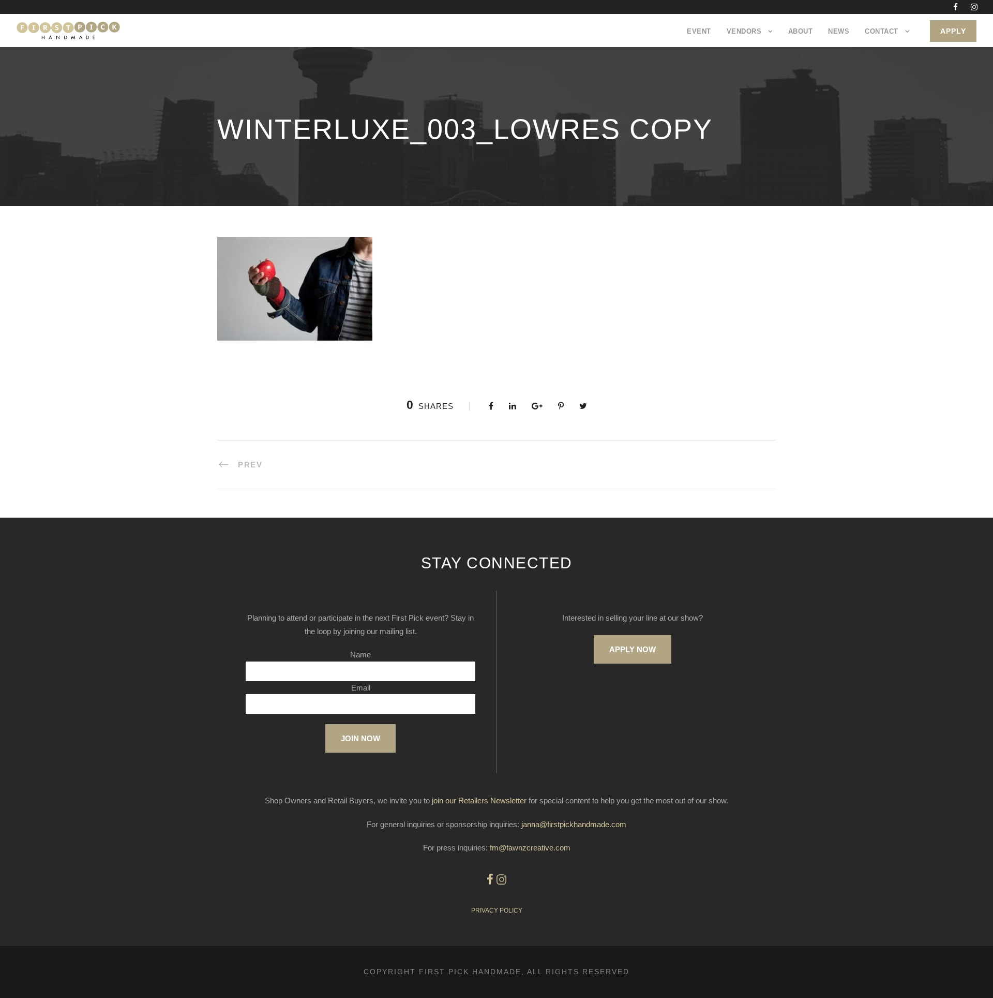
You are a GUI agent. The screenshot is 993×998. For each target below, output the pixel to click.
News (838, 31)
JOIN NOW (360, 738)
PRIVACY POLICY (496, 910)
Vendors (744, 31)
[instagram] (974, 7)
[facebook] (955, 7)
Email (360, 687)
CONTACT (881, 31)
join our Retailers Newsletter (479, 800)
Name (360, 654)
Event (699, 31)
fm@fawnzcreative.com (530, 847)
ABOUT (800, 31)
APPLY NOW (632, 649)
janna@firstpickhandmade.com (573, 824)
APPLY (953, 31)
